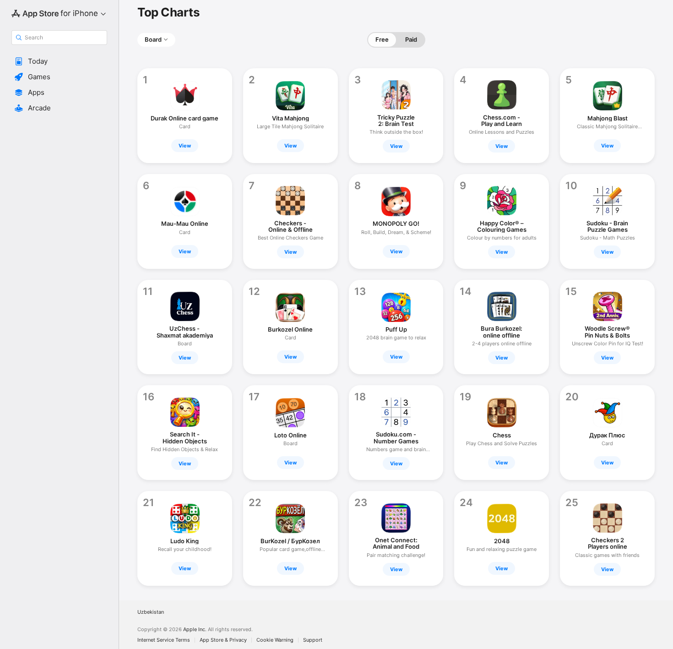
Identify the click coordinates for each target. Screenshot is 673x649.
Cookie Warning (274, 640)
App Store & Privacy (223, 640)
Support (312, 640)
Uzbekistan (150, 612)
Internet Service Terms (163, 640)
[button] (59, 61)
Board (153, 39)
